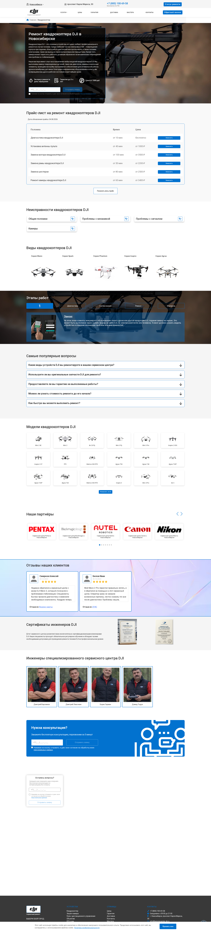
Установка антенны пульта (44, 146)
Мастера (130, 12)
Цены (80, 12)
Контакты (149, 12)
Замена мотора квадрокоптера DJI (48, 154)
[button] (177, 514)
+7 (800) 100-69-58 (117, 3)
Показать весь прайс (105, 191)
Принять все (168, 926)
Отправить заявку (72, 90)
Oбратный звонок (172, 12)
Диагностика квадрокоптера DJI (47, 137)
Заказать (169, 138)
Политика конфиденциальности (87, 928)
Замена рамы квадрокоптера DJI (47, 163)
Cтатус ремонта (172, 4)
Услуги (63, 12)
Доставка (114, 12)
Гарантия (94, 12)
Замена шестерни (40, 171)
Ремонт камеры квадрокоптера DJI (48, 180)
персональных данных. (88, 94)
